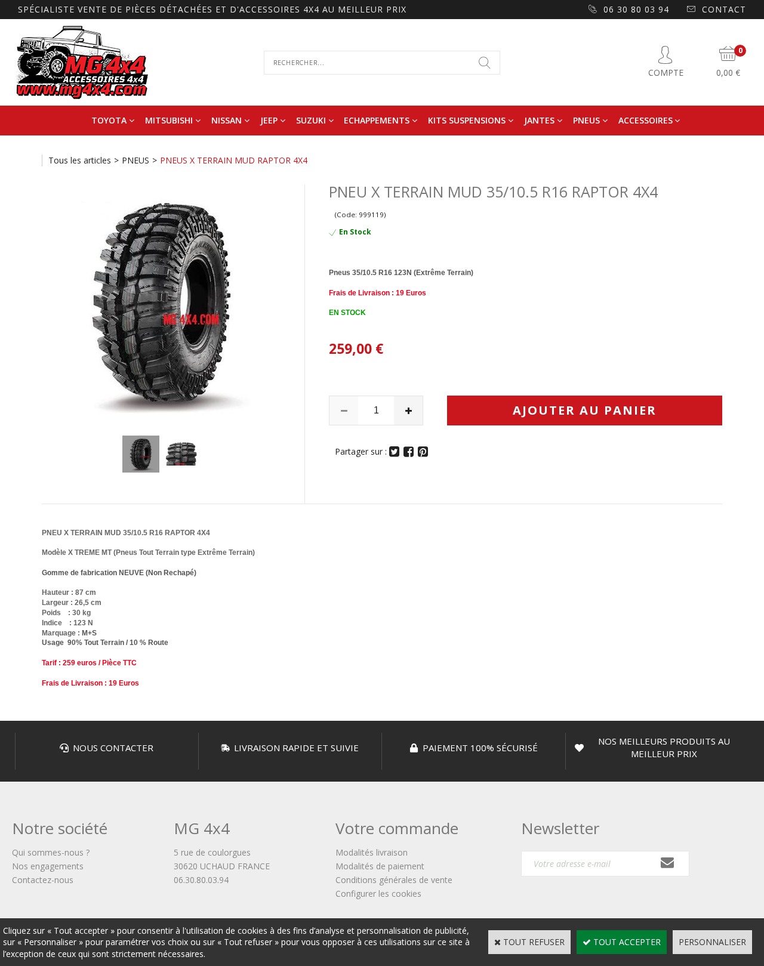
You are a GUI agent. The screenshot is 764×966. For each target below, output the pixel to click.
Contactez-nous (42, 879)
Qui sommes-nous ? (51, 852)
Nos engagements (48, 866)
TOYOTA (109, 120)
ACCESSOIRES (645, 120)
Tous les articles (79, 160)
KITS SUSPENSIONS (467, 120)
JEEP (269, 120)
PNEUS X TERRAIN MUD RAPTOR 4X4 (233, 160)
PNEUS (586, 120)
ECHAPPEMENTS (376, 120)
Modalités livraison (371, 852)
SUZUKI (311, 120)
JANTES (539, 120)
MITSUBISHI (169, 120)
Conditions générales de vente (393, 879)
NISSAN (226, 120)
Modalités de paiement (379, 866)
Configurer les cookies (378, 893)
